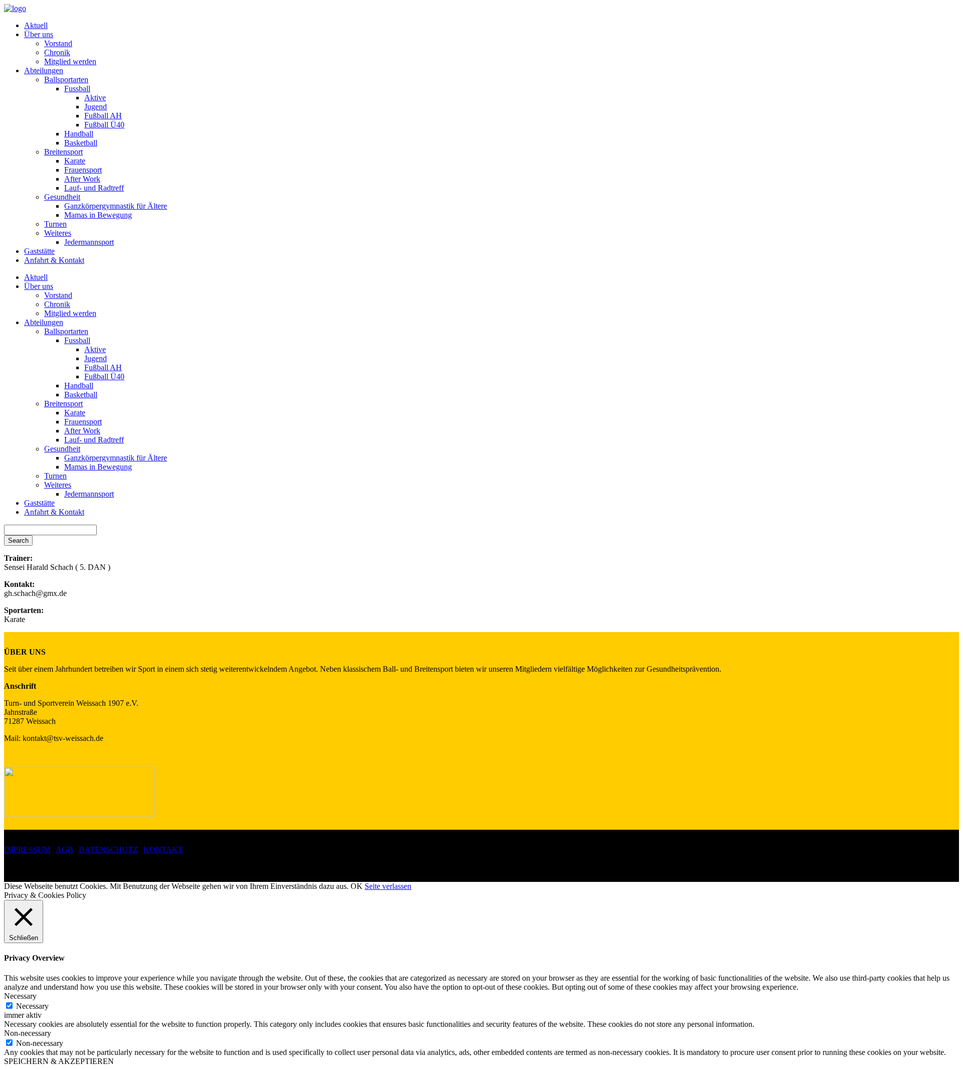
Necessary (32, 1006)
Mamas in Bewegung (98, 215)
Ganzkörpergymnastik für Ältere (115, 206)
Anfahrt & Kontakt (54, 260)
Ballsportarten (66, 79)
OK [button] (357, 886)
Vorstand (58, 43)
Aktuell (36, 25)
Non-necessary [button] (27, 1033)
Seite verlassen (388, 886)
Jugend (95, 106)
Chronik (57, 52)
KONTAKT (163, 849)
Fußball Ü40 (104, 124)
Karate (74, 161)
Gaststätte (39, 251)
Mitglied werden (70, 61)
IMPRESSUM (27, 849)
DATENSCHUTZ (108, 849)
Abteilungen (43, 70)
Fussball (77, 88)
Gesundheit (62, 197)
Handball (78, 133)
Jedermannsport (89, 242)
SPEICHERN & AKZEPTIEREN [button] (59, 1061)
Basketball (80, 142)
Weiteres (57, 233)
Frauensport (83, 170)
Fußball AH (103, 115)
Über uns (38, 34)
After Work (82, 179)
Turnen (55, 224)
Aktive (95, 97)
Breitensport (63, 151)
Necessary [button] (20, 996)
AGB (64, 849)
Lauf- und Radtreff (94, 188)
